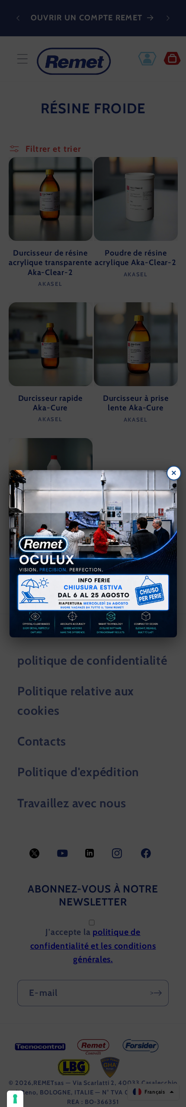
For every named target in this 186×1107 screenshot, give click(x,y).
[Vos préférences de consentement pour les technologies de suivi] (15, 1099)
